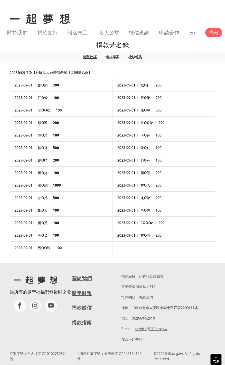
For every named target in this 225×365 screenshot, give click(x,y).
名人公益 (109, 32)
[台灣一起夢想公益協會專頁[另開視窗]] (20, 306)
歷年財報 (82, 292)
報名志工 (77, 32)
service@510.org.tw (151, 328)
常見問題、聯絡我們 (137, 297)
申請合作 (169, 32)
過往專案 (112, 56)
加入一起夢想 (131, 339)
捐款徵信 (82, 307)
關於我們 (17, 32)
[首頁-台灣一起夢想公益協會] (39, 18)
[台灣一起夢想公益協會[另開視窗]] (35, 306)
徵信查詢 (139, 32)
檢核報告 (135, 56)
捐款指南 (82, 322)
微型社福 (90, 56)
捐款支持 (47, 32)
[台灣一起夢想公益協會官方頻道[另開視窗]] (51, 306)
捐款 (214, 32)
